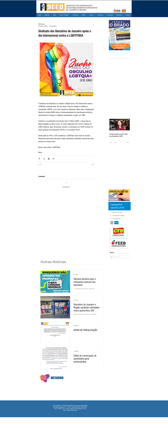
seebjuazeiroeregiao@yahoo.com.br (77, 406)
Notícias (40, 152)
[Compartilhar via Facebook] (39, 159)
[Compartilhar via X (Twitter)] (44, 159)
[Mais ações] (93, 25)
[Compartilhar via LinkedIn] (49, 159)
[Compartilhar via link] (53, 159)
